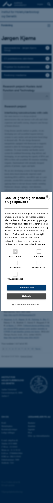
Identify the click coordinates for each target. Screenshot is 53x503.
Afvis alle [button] (26, 296)
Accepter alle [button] (26, 287)
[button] (26, 304)
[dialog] (26, 251)
